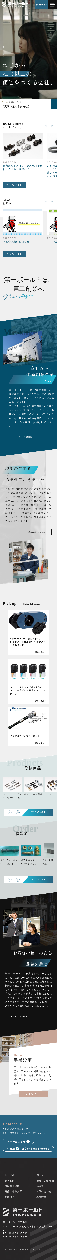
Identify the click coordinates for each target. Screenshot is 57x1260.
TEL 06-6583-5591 (15, 1233)
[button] (52, 125)
